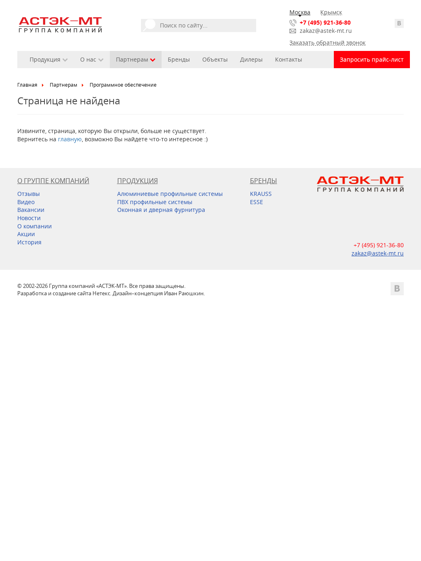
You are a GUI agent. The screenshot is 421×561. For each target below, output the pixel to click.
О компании (34, 226)
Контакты (288, 59)
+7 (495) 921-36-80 (325, 22)
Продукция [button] (46, 59)
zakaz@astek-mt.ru (326, 30)
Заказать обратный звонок (327, 42)
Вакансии (30, 210)
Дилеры (251, 59)
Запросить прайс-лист (372, 59)
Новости (29, 218)
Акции (26, 234)
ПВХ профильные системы (154, 202)
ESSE (256, 202)
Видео (26, 202)
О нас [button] (89, 59)
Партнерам (63, 84)
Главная (27, 84)
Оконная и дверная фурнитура (161, 210)
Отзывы (28, 194)
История (29, 242)
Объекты (215, 59)
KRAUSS (261, 194)
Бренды (179, 59)
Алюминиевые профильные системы (170, 194)
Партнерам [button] (133, 59)
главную (70, 139)
